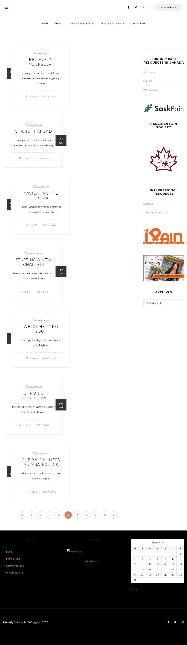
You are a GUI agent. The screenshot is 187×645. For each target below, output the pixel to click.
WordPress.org (14, 572)
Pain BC (147, 81)
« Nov (134, 589)
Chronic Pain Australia (155, 212)
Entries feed (13, 558)
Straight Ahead (33, 131)
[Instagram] (143, 7)
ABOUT (59, 23)
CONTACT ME (137, 23)
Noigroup (148, 203)
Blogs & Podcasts (112, 23)
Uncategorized (40, 53)
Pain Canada (150, 90)
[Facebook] (128, 7)
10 (105, 515)
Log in (9, 551)
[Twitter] (135, 7)
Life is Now (149, 72)
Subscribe (168, 7)
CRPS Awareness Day (82, 23)
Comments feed (15, 565)
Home (44, 23)
